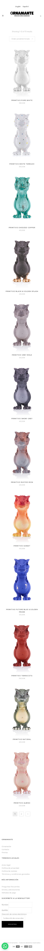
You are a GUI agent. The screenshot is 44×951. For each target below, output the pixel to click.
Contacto (5, 849)
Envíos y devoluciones (11, 890)
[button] (5, 946)
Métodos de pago (9, 893)
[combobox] (22, 38)
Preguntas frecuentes (11, 887)
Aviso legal (6, 865)
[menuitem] (18, 6)
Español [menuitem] (26, 6)
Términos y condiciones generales (16, 874)
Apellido (5, 910)
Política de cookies (9, 871)
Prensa (5, 853)
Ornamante (6, 846)
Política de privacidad (10, 868)
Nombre (5, 905)
